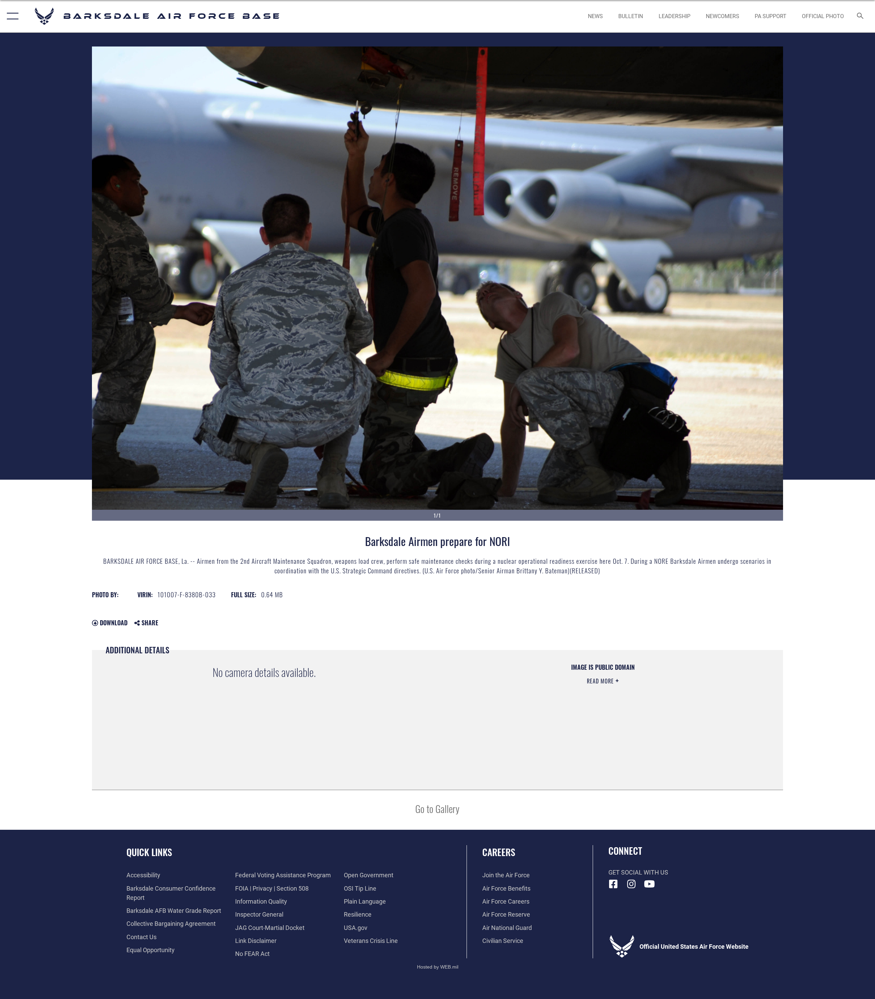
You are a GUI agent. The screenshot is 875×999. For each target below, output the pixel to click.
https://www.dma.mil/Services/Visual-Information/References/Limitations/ (528, 715)
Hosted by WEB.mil (437, 967)
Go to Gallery (437, 808)
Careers (498, 852)
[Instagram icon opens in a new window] (631, 884)
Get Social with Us (638, 872)
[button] (11, 16)
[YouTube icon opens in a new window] (649, 884)
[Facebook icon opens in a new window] (613, 884)
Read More (601, 681)
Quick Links (149, 852)
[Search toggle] (860, 16)
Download (112, 622)
